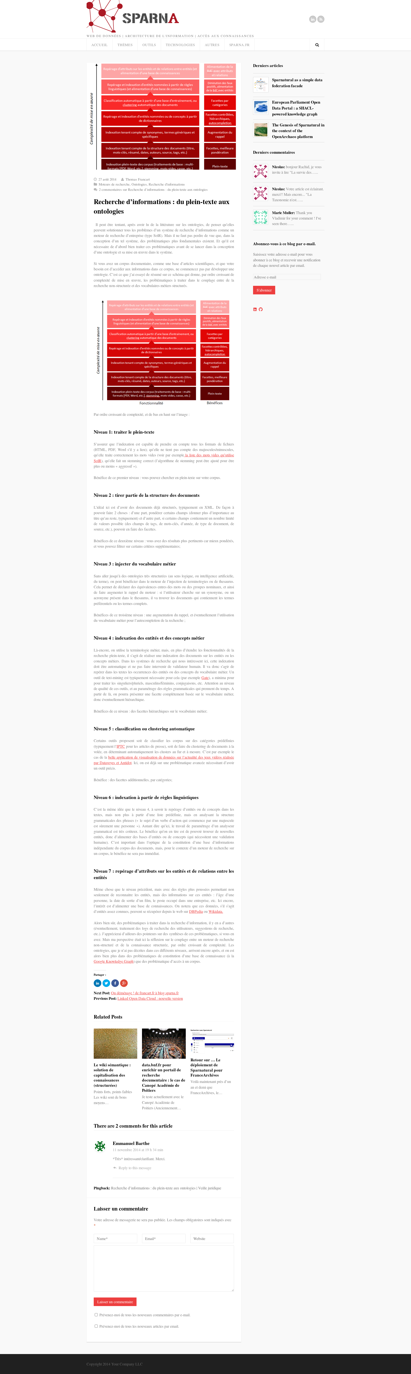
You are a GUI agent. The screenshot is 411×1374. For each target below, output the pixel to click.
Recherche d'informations (167, 184)
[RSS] (320, 19)
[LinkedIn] (312, 19)
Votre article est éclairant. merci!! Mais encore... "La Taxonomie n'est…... (298, 194)
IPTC (121, 746)
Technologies (180, 44)
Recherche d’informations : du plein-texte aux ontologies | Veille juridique (166, 1187)
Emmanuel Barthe (131, 1143)
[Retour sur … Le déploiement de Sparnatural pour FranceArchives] (212, 1041)
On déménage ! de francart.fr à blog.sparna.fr (145, 992)
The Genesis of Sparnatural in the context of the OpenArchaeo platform (298, 130)
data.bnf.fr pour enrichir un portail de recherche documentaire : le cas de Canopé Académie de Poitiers (163, 1077)
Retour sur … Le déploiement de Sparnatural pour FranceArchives (207, 1067)
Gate (205, 677)
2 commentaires (153, 189)
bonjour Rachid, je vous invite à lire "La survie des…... (297, 169)
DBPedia (196, 911)
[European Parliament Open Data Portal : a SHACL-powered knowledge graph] (261, 107)
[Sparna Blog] (154, 16)
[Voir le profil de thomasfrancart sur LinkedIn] (255, 309)
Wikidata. (216, 911)
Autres (212, 44)
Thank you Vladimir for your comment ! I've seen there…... (296, 218)
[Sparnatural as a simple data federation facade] (261, 84)
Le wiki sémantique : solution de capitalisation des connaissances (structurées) (112, 1075)
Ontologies (139, 184)
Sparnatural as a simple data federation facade (297, 83)
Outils (149, 44)
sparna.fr (239, 44)
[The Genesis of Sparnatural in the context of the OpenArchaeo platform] (261, 130)
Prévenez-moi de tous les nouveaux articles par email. (139, 1326)
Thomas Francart (138, 179)
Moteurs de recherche (114, 184)
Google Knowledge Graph (113, 961)
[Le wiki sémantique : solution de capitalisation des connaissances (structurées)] (115, 1044)
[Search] (317, 45)
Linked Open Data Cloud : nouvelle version (150, 998)
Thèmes (124, 44)
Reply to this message (135, 1167)
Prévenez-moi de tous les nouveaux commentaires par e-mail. (145, 1314)
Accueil (99, 44)
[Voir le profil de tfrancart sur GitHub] (261, 309)
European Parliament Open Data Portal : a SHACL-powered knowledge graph (296, 108)
